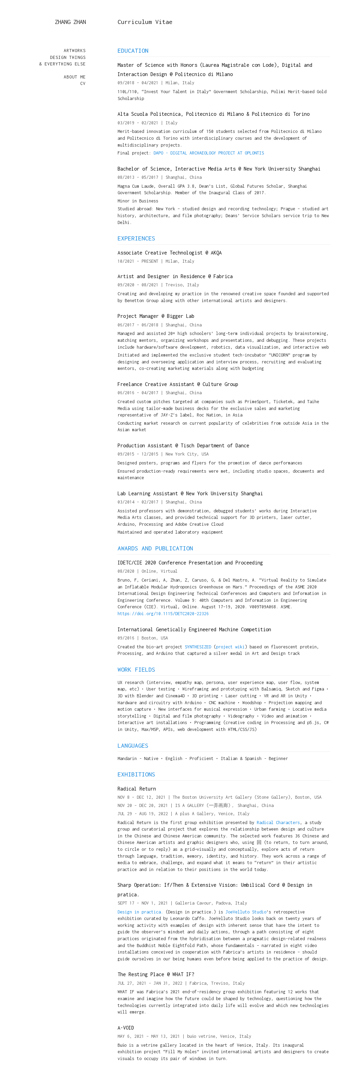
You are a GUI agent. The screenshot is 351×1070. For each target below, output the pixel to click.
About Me (75, 76)
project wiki (230, 646)
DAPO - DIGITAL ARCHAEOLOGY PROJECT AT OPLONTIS (209, 152)
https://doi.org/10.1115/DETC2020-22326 (163, 613)
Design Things (68, 57)
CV (83, 83)
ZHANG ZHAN (70, 21)
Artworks (75, 50)
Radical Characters (278, 822)
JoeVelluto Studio (246, 912)
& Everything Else (62, 63)
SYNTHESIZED (198, 646)
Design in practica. (140, 912)
